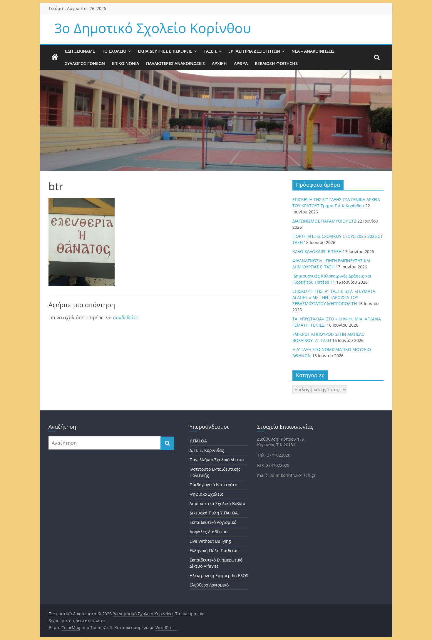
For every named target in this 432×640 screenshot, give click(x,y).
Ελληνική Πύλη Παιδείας (214, 550)
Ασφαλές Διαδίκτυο (208, 531)
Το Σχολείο (114, 51)
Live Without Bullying (210, 541)
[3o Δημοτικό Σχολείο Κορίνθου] (54, 57)
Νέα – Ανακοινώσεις (313, 51)
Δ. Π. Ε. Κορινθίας (207, 450)
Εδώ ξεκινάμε (80, 51)
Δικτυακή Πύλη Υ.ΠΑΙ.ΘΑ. (214, 513)
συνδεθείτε (125, 317)
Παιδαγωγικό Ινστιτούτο (213, 484)
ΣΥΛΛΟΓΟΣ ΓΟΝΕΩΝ (85, 63)
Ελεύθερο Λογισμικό (209, 585)
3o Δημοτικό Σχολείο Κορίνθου (152, 28)
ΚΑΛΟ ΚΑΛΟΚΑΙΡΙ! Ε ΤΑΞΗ (316, 251)
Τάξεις (210, 51)
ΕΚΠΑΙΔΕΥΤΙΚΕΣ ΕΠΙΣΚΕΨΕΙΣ (165, 51)
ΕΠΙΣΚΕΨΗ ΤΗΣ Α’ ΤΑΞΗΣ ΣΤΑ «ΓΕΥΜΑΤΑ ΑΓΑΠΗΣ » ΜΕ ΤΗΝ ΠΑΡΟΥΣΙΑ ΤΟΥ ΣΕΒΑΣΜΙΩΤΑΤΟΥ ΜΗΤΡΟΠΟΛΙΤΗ (333, 297)
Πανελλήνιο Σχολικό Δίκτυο (217, 459)
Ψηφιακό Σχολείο (206, 494)
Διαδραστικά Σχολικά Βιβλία (217, 503)
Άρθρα (241, 63)
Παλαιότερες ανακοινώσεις (175, 63)
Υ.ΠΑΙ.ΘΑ (198, 441)
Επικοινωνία (125, 63)
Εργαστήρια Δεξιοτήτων (254, 51)
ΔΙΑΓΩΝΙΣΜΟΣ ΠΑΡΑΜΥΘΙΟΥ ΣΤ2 (324, 221)
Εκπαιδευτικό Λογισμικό (213, 522)
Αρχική (219, 63)
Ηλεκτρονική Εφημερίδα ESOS (219, 575)
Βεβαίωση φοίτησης (276, 63)
